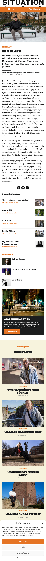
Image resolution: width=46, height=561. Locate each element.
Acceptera (23, 541)
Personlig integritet (27, 558)
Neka (23, 547)
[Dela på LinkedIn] (23, 187)
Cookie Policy (16, 558)
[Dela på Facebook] (18, 187)
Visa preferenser (23, 553)
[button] (43, 523)
